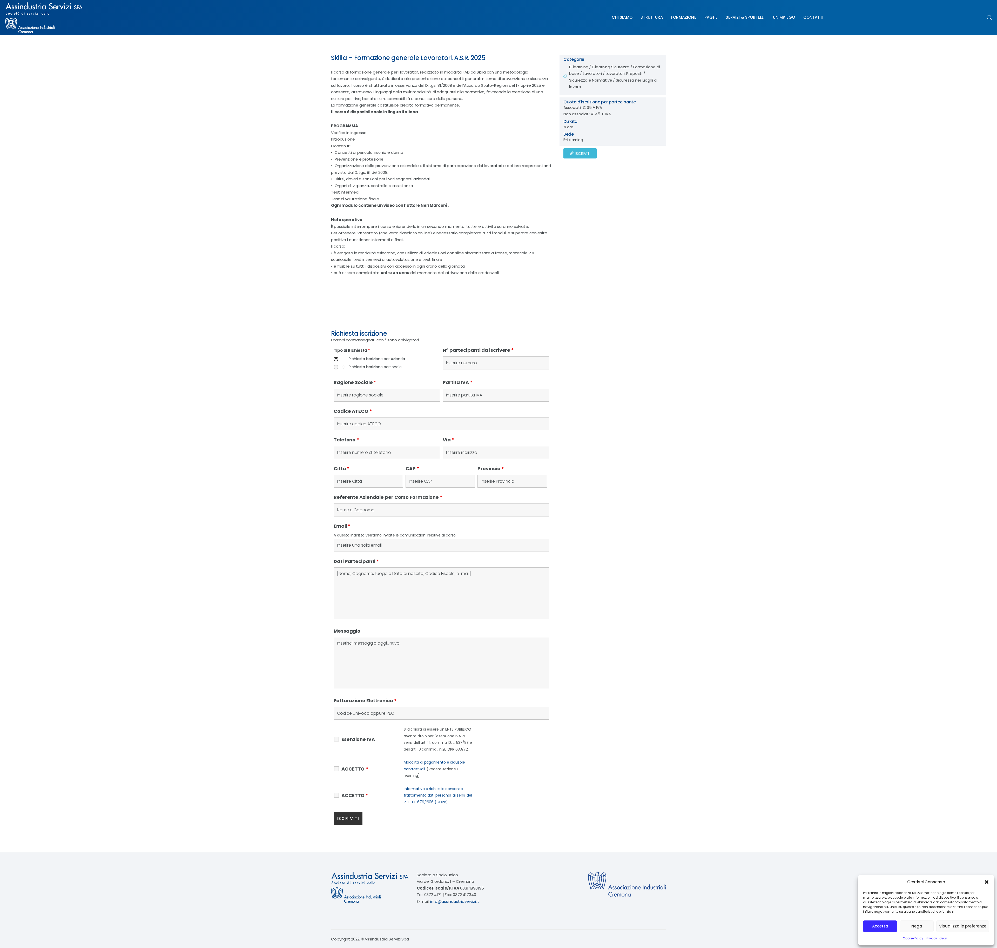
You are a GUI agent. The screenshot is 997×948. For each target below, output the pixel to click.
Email (342, 526)
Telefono (346, 439)
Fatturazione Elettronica (365, 700)
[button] (986, 882)
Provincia (490, 468)
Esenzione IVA (358, 739)
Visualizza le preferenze (962, 926)
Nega (916, 926)
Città (341, 468)
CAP (412, 468)
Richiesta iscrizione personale (375, 366)
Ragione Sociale (355, 382)
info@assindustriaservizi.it (454, 901)
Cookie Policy (913, 938)
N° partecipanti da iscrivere (478, 350)
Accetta (880, 926)
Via (448, 439)
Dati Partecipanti (356, 561)
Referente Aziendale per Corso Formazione (388, 497)
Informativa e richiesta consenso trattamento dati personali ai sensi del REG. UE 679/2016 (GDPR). (438, 795)
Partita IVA (458, 382)
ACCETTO (354, 769)
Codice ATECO (353, 411)
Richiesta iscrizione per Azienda (377, 358)
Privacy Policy (936, 938)
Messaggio (347, 631)
